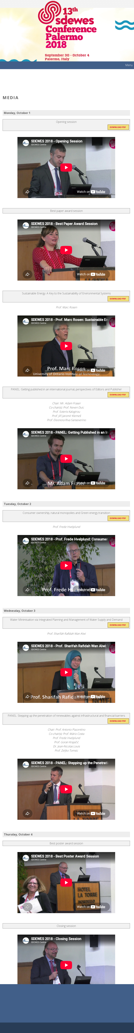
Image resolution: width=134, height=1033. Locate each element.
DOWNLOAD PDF (118, 127)
